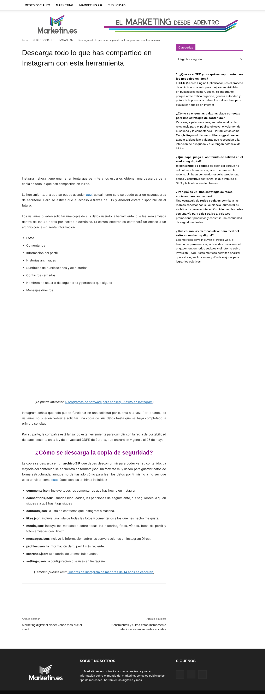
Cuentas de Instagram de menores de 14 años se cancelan (110, 572)
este (54, 480)
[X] (35, 599)
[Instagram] (191, 674)
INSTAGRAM (66, 40)
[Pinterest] (45, 599)
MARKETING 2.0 (90, 5)
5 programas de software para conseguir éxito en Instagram (109, 402)
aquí (89, 195)
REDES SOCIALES (37, 5)
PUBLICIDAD (116, 5)
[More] (64, 599)
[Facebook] (26, 599)
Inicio (25, 40)
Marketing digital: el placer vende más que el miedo (52, 627)
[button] (238, 5)
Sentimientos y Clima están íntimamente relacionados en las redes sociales (138, 627)
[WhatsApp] (55, 599)
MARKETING (64, 5)
